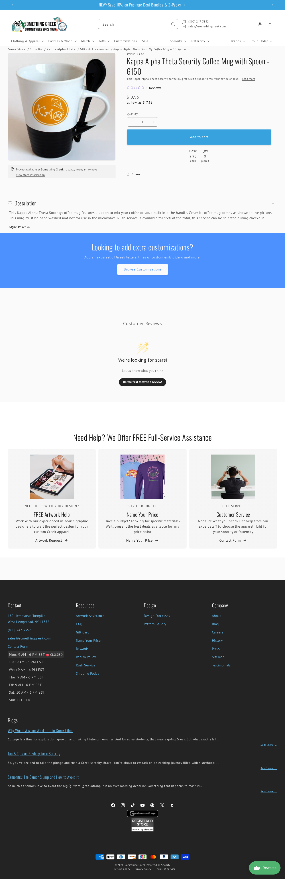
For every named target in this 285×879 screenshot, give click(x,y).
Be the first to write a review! (142, 382)
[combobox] (138, 24)
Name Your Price (142, 514)
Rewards (82, 649)
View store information (30, 174)
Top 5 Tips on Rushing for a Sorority (34, 753)
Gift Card (83, 632)
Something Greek (135, 865)
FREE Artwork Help (52, 514)
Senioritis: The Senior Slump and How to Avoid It (43, 777)
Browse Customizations (142, 269)
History (217, 640)
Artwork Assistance (90, 616)
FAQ (79, 624)
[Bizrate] (279, 876)
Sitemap (218, 657)
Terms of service (165, 869)
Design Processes (157, 616)
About (216, 616)
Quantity (132, 114)
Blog (215, 624)
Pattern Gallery (155, 624)
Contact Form (230, 540)
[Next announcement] (272, 5)
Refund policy (122, 869)
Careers (218, 632)
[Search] (173, 24)
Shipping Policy (87, 673)
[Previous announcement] (13, 5)
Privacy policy (143, 869)
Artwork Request (48, 540)
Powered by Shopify (159, 865)
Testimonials (221, 665)
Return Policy (86, 657)
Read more (248, 78)
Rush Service (86, 665)
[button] (27, 41)
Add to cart (199, 137)
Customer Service (233, 514)
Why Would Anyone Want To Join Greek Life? (40, 730)
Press (216, 649)
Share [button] (136, 174)
